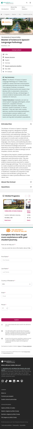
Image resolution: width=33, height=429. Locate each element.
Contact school (16, 50)
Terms (19, 346)
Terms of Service (7, 353)
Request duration (10, 57)
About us (3, 393)
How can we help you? (8, 244)
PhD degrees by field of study (9, 417)
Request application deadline (13, 66)
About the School (14, 8)
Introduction (5, 9)
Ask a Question (24, 8)
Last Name (5, 268)
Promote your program (7, 396)
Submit (16, 320)
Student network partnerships (9, 399)
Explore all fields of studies (8, 408)
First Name (5, 256)
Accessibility (22, 425)
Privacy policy (16, 425)
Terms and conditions (6, 425)
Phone (3, 305)
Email (3, 292)
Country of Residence (8, 280)
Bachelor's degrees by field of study (10, 414)
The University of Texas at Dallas (10, 37)
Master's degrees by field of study (10, 411)
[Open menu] (30, 2)
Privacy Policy (27, 351)
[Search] (26, 2)
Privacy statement (27, 346)
